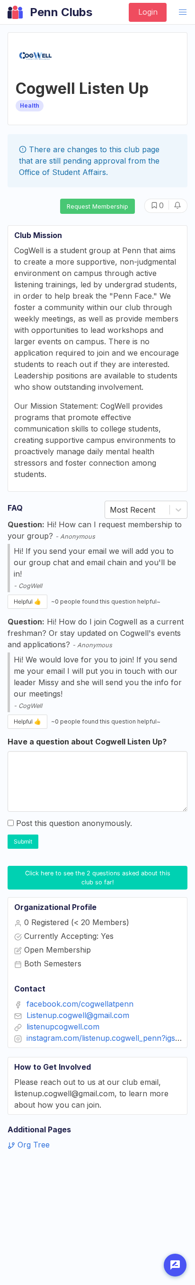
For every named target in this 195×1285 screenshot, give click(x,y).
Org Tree (32, 1144)
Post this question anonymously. (74, 823)
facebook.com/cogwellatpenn (80, 1004)
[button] (182, 12)
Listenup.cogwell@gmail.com (78, 1015)
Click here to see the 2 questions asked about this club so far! (98, 878)
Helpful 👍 (27, 601)
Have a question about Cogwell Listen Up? (87, 741)
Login (148, 12)
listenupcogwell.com (63, 1026)
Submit (23, 841)
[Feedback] (175, 1265)
